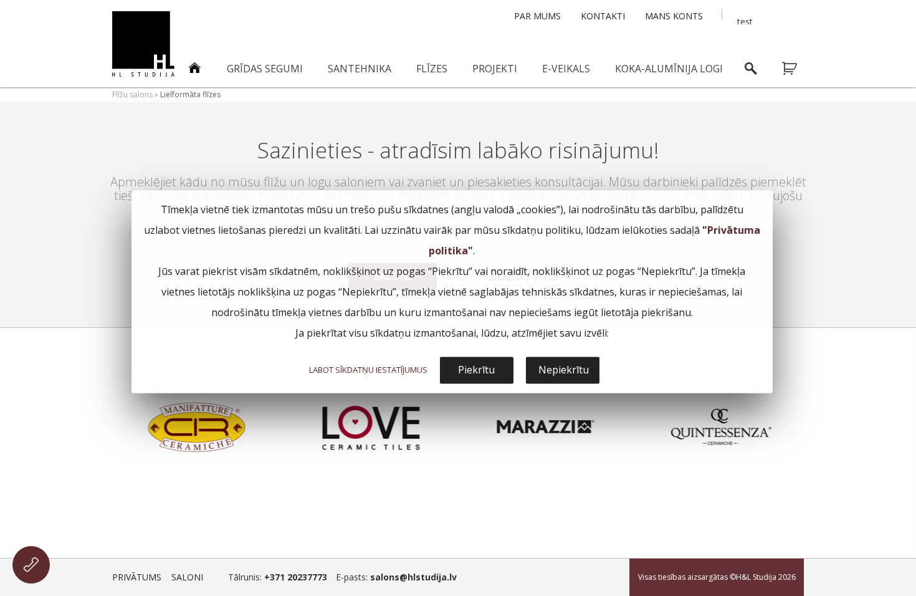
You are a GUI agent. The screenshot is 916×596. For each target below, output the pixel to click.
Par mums (537, 16)
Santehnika (359, 68)
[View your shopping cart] (797, 68)
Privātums (136, 577)
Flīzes (431, 68)
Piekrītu (476, 370)
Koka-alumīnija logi (669, 68)
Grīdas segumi (265, 68)
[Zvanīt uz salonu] (31, 565)
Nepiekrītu (563, 370)
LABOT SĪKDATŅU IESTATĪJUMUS (368, 370)
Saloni (187, 577)
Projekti (494, 68)
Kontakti (603, 16)
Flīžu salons (132, 94)
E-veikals (566, 68)
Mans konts (674, 16)
